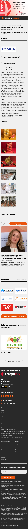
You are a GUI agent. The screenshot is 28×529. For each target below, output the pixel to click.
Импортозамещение (5, 427)
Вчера (16, 446)
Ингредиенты (4, 459)
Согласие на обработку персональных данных (11, 437)
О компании (3, 423)
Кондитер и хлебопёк (6, 451)
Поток (2, 412)
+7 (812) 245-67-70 (9, 403)
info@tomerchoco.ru (9, 62)
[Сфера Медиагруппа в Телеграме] (7, 396)
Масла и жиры (4, 448)
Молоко (3, 450)
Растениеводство (5, 455)
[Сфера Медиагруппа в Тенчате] (9, 396)
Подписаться (8, 477)
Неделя (16, 448)
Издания (3, 416)
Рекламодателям (5, 425)
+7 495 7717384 (8, 67)
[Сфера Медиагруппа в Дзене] (1, 396)
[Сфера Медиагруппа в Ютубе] (5, 396)
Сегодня (17, 444)
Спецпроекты (4, 420)
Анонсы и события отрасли (7, 422)
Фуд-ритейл (3, 457)
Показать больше (14, 362)
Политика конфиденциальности (8, 429)
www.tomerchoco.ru (9, 63)
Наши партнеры (22, 279)
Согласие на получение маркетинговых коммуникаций (13, 431)
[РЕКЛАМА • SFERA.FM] (14, 15)
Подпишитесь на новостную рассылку (13, 467)
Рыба (2, 446)
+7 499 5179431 (8, 69)
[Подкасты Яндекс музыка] (12, 396)
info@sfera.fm (7, 400)
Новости (3, 410)
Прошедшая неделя (19, 450)
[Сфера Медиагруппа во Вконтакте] (3, 396)
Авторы (2, 418)
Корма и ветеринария (6, 453)
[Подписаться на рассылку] (10, 396)
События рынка (23, 326)
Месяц (16, 451)
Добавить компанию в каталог (14, 316)
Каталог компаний (5, 414)
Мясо (2, 444)
